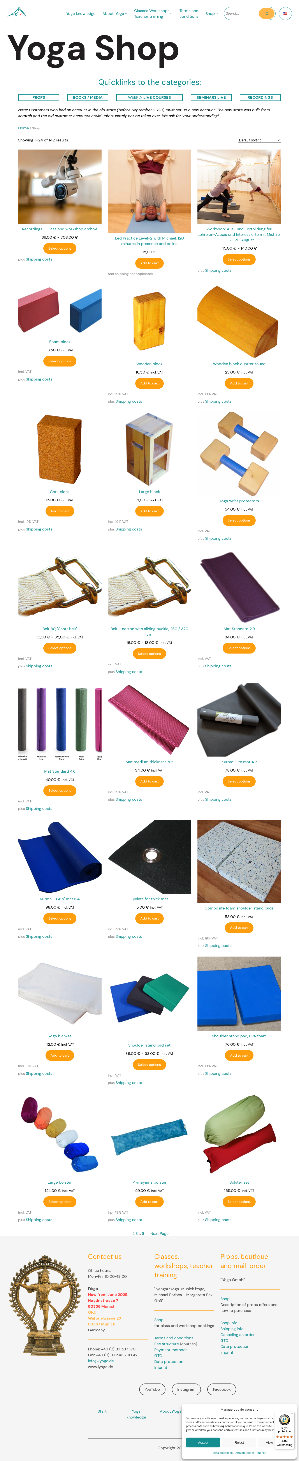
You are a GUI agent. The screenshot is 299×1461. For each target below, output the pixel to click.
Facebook (222, 1389)
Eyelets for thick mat (149, 899)
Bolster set (239, 1182)
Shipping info (232, 1328)
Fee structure (166, 1343)
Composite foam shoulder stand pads (239, 908)
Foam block (59, 341)
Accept (203, 1442)
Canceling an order (237, 1334)
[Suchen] (266, 13)
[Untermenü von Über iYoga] (126, 13)
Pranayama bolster (149, 1182)
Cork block (60, 491)
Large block (149, 491)
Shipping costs (39, 259)
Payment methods (171, 1349)
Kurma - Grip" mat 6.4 (60, 899)
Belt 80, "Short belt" (59, 628)
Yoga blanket (59, 1036)
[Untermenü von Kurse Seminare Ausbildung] (171, 13)
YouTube (152, 1389)
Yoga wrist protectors (239, 501)
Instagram (186, 1389)
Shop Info (228, 1322)
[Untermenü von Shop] (217, 13)
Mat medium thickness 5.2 (149, 762)
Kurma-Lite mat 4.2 (239, 762)
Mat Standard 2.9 (239, 628)
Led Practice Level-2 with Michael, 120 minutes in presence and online (149, 241)
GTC (158, 1355)
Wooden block (149, 364)
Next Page (159, 1233)
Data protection (223, 1453)
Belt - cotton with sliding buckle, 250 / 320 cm (149, 631)
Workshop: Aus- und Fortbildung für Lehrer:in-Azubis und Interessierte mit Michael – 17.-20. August (239, 234)
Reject (239, 1442)
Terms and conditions (173, 1338)
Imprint (261, 1453)
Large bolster (60, 1182)
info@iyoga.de (101, 1361)
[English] (285, 13)
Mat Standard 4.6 (60, 771)
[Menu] (292, 1414)
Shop (159, 1319)
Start (102, 1411)
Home (23, 128)
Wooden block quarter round (239, 364)
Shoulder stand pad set (149, 1045)
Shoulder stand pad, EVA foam (239, 1036)
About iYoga (170, 1411)
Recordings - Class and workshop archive (59, 229)
